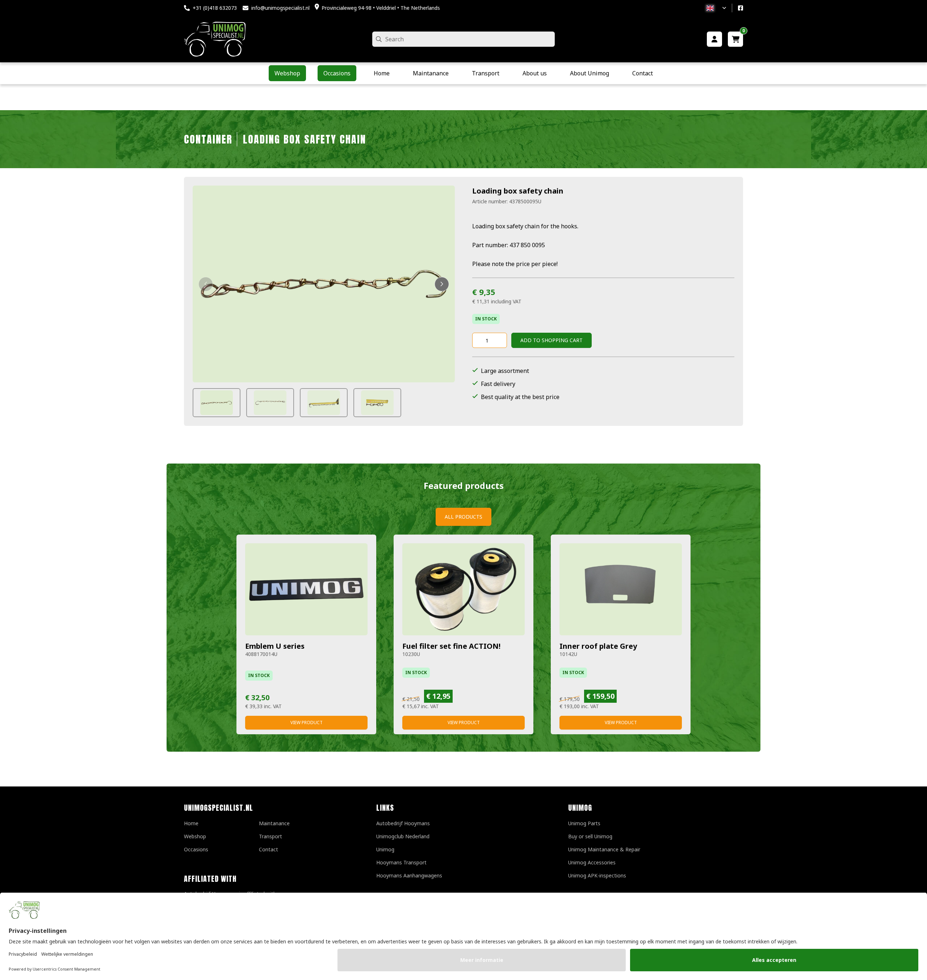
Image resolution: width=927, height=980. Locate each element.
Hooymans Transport (401, 862)
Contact (268, 849)
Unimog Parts (584, 823)
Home (191, 823)
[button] (205, 284)
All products (463, 516)
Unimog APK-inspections (597, 875)
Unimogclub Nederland (402, 836)
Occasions (196, 849)
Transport (270, 836)
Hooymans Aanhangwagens (409, 875)
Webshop (195, 836)
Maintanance (274, 823)
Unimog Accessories (592, 862)
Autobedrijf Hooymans (403, 823)
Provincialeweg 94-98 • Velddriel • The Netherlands (381, 7)
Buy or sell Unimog (590, 836)
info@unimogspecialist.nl (280, 7)
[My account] (714, 39)
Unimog (385, 849)
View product (306, 722)
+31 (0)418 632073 (215, 7)
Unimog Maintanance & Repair (604, 849)
